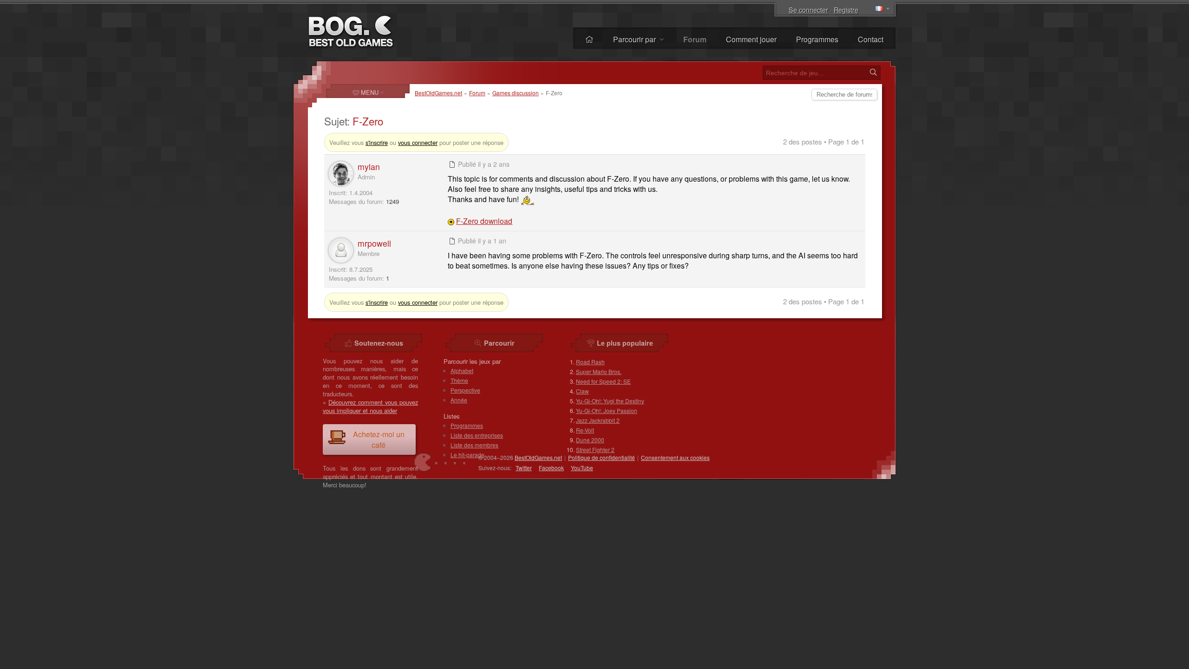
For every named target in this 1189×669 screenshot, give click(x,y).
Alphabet (462, 370)
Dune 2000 (590, 440)
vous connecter (418, 142)
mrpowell (374, 243)
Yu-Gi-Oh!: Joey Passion (606, 410)
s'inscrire (377, 142)
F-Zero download (484, 221)
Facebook (551, 468)
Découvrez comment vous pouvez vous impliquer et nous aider (370, 406)
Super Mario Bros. (598, 371)
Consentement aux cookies (675, 457)
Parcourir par (635, 39)
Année (459, 400)
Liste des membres (474, 445)
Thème (459, 380)
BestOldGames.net (438, 93)
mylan (369, 166)
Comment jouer (751, 39)
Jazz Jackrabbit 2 (598, 420)
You (582, 468)
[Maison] (589, 39)
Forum (477, 93)
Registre (846, 9)
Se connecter (808, 9)
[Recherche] (873, 72)
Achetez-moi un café (379, 439)
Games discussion (515, 93)
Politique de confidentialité (601, 457)
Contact (870, 39)
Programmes (817, 39)
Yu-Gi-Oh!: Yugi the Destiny (610, 401)
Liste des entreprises (477, 435)
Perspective (465, 390)
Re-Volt (585, 430)
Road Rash (590, 362)
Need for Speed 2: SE (603, 381)
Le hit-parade (467, 455)
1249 (392, 201)
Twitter (524, 468)
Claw (582, 391)
